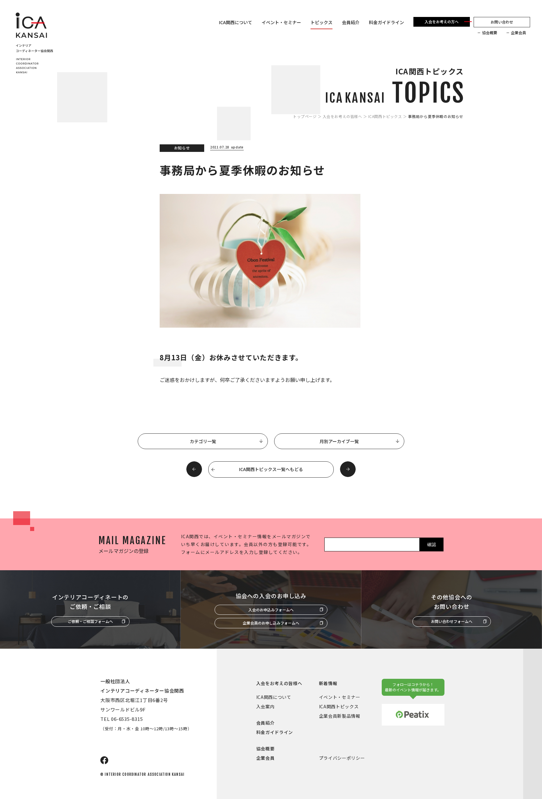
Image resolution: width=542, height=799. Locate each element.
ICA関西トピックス (385, 116)
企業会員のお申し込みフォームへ (271, 622)
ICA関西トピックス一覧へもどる (271, 469)
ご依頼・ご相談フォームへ (90, 621)
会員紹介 (350, 22)
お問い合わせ (502, 21)
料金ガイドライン (386, 22)
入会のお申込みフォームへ (271, 609)
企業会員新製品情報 (339, 716)
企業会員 (518, 32)
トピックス (321, 22)
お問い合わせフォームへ (451, 621)
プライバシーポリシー (342, 758)
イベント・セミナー (281, 22)
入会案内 (265, 706)
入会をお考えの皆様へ (342, 116)
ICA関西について (235, 22)
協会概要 (489, 32)
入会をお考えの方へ (442, 21)
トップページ (305, 116)
